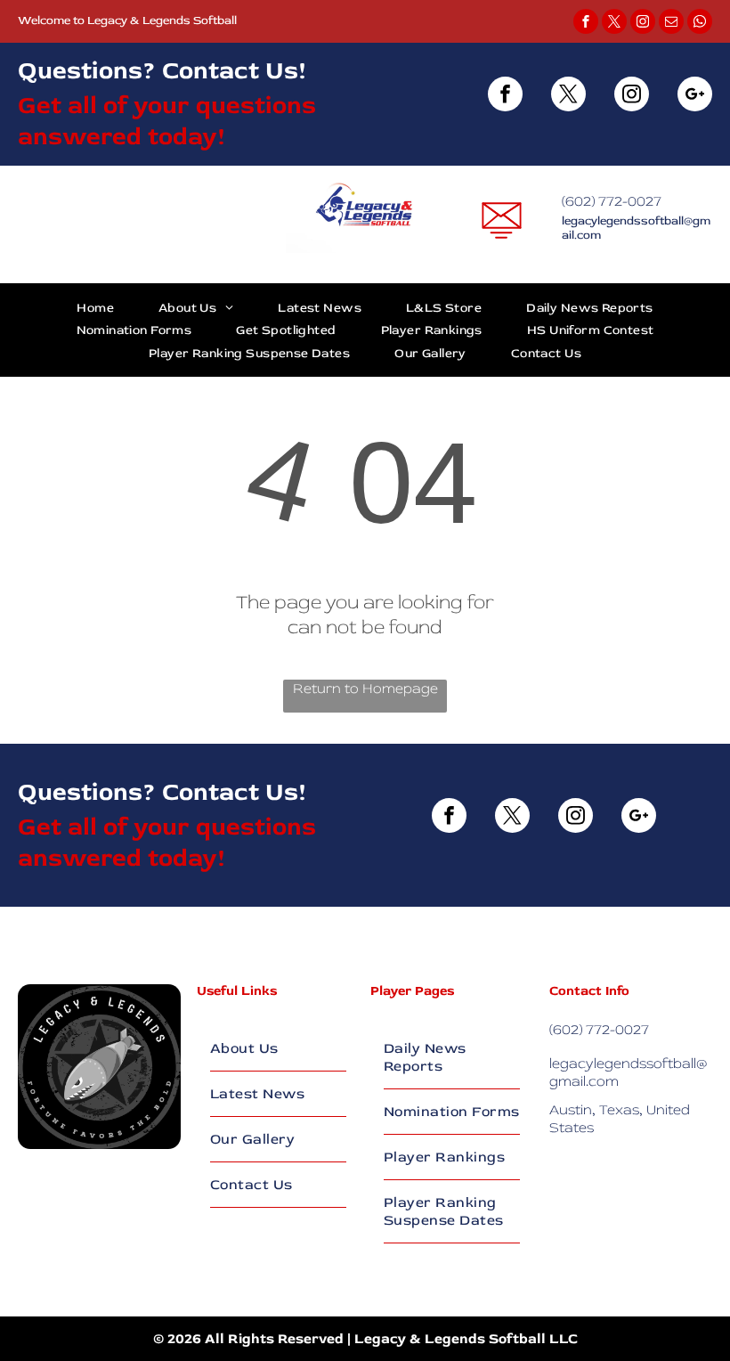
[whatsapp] (699, 23)
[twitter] (614, 23)
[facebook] (585, 23)
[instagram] (642, 23)
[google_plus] (694, 96)
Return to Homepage (365, 688)
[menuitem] (95, 307)
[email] (671, 23)
